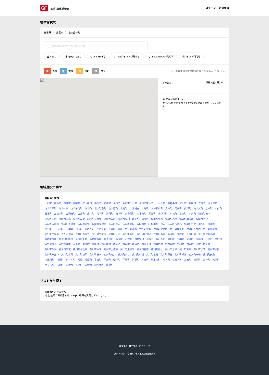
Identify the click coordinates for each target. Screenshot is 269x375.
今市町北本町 (130, 203)
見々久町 (49, 264)
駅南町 (192, 203)
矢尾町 (79, 264)
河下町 (100, 213)
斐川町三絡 (195, 254)
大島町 (123, 208)
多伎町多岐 (95, 239)
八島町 (60, 264)
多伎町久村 (81, 239)
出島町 (48, 203)
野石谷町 (170, 244)
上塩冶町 (59, 213)
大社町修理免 (82, 234)
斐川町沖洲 (95, 249)
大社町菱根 (128, 234)
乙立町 (208, 208)
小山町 (218, 208)
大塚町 (145, 208)
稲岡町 (97, 203)
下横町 (69, 228)
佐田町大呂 (171, 218)
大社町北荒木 (160, 228)
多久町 (119, 239)
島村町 (48, 228)
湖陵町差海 (65, 218)
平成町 (126, 259)
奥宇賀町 (198, 208)
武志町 (128, 239)
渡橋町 (109, 264)
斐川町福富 (180, 254)
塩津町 (211, 223)
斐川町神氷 (157, 249)
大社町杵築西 (193, 228)
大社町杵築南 (52, 234)
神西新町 (101, 228)
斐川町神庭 (143, 249)
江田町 (201, 203)
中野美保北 (51, 244)
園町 (120, 228)
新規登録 (224, 8)
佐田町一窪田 (158, 223)
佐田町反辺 (114, 223)
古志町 (182, 213)
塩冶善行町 (77, 208)
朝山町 (57, 203)
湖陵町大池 (51, 218)
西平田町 (158, 244)
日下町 (119, 213)
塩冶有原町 (51, 208)
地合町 (149, 239)
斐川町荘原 (81, 254)
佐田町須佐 (84, 223)
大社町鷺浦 (67, 234)
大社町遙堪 (159, 234)
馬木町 (166, 259)
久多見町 (129, 213)
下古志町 (59, 228)
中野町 (218, 239)
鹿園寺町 (99, 264)
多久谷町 (108, 239)
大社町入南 (114, 234)
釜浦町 (48, 213)
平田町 (97, 259)
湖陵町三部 (79, 218)
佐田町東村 (143, 223)
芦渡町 (67, 203)
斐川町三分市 (52, 254)
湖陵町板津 (204, 213)
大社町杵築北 (177, 228)
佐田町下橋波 (68, 223)
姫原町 (88, 259)
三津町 (206, 259)
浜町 (198, 244)
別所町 (135, 259)
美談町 (197, 259)
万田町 (187, 259)
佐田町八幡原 (175, 223)
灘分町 (86, 244)
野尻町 (190, 244)
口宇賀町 (141, 213)
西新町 (95, 244)
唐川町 (90, 213)
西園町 (116, 244)
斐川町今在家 (80, 249)
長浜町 (76, 244)
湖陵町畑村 (124, 218)
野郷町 (180, 244)
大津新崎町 (157, 208)
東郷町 (190, 239)
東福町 (199, 239)
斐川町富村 (95, 254)
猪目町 (107, 203)
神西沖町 (89, 228)
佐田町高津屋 (99, 223)
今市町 (116, 203)
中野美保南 (65, 244)
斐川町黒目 (185, 249)
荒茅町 (76, 203)
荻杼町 (187, 208)
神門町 (109, 213)
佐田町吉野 (190, 223)
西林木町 (146, 244)
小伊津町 (163, 213)
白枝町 (79, 228)
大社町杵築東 (210, 228)
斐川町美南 (209, 254)
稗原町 (206, 244)
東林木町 (70, 259)
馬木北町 (155, 259)
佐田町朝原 (157, 218)
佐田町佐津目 (52, 223)
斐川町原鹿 (166, 254)
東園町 (60, 259)
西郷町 (135, 218)
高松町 (180, 234)
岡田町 (178, 208)
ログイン (210, 8)
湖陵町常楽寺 (94, 218)
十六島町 (160, 203)
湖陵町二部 (110, 218)
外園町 (112, 228)
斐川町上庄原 (111, 249)
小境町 (173, 213)
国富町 (152, 213)
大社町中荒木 (99, 234)
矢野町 (69, 264)
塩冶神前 (63, 208)
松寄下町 (177, 259)
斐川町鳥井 (110, 254)
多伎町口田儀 (66, 239)
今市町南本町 (146, 203)
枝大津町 (212, 203)
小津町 (192, 213)
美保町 (216, 259)
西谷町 (135, 244)
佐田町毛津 (202, 218)
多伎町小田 (209, 234)
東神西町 (49, 259)
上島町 (81, 213)
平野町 (107, 259)
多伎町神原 (51, 239)
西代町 (126, 244)
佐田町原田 (128, 223)
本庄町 (145, 259)
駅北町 (182, 203)
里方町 (201, 223)
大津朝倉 (134, 208)
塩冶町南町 (100, 208)
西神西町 (106, 244)
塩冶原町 (113, 208)
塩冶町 (88, 208)
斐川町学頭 (171, 249)
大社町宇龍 (145, 228)
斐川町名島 (152, 254)
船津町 (116, 259)
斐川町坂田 (214, 249)
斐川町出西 (67, 254)
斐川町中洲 (138, 254)
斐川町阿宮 (65, 249)
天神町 (180, 239)
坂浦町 (145, 218)
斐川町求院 (199, 249)
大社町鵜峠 (131, 228)
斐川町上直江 (127, 249)
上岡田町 (70, 213)
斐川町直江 (124, 254)
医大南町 (87, 203)
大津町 (168, 208)
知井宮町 (139, 239)
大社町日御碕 (144, 234)
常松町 (171, 239)
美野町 (88, 264)
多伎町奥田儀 (193, 234)
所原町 (208, 239)
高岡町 (171, 234)
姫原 (80, 259)
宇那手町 (172, 203)
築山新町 (160, 239)
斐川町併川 (51, 249)
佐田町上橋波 (186, 218)
